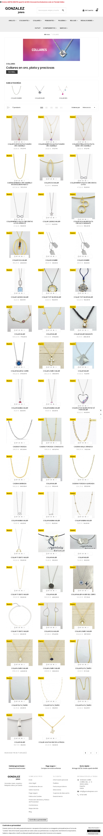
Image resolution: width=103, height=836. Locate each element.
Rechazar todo (93, 834)
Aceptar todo (93, 831)
